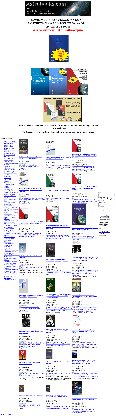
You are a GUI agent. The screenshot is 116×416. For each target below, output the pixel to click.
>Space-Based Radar (10, 265)
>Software (7, 248)
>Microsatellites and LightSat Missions (10, 216)
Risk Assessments (9, 150)
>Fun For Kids (8, 183)
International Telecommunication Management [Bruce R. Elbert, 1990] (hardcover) (31, 296)
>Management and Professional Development (9, 204)
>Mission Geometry (10, 224)
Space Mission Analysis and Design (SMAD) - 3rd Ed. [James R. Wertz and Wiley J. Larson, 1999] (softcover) (84, 156)
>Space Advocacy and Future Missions (10, 252)
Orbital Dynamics (9, 148)
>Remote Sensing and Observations (10, 244)
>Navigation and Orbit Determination (10, 226)
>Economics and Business (9, 180)
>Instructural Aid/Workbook (8, 190)
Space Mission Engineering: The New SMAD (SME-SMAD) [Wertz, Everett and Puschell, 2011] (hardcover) (32, 223)
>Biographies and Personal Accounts (9, 168)
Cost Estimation (8, 143)
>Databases (7, 178)
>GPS (6, 186)
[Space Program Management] (40, 94)
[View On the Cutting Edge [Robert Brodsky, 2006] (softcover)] (32, 269)
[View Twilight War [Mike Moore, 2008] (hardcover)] (32, 406)
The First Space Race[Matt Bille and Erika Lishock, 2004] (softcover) (30, 363)
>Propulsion (7, 240)
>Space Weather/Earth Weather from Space (10, 262)
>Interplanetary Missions (11, 192)
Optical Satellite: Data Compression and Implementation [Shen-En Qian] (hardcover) (57, 260)
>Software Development (11, 250)
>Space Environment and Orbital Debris (11, 255)
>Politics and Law (9, 237)
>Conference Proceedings (8, 175)
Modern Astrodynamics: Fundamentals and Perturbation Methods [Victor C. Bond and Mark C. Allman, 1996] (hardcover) (85, 296)
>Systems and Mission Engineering (10, 277)
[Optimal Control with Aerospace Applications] (58, 94)
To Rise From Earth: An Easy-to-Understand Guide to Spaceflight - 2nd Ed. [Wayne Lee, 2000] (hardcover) (59, 331)
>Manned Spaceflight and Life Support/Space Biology (11, 209)
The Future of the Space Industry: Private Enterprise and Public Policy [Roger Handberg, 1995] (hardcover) (31, 331)
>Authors (7, 166)
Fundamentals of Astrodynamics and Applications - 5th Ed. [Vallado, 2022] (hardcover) (85, 228)
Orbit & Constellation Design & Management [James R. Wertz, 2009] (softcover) (30, 157)
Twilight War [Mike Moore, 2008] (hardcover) (31, 395)
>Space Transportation (10, 279)
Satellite (6, 151)
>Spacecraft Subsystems (11, 269)
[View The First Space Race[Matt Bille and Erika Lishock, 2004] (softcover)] (32, 375)
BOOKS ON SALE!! (10, 142)
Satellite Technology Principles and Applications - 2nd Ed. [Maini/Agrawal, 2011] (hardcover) (84, 398)
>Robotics (7, 246)
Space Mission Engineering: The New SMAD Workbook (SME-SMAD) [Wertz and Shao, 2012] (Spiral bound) (58, 227)
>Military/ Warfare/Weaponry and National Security (11, 220)
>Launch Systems (9, 194)
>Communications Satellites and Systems (10, 172)
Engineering (7, 145)
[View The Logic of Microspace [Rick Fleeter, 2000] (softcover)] (59, 200)
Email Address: (102, 202)
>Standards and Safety (10, 271)
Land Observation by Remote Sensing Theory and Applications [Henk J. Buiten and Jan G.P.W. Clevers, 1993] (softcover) (58, 296)
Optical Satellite (8, 146)
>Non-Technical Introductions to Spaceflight (9, 230)
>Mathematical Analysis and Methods (11, 213)
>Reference (7, 242)
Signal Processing (9, 153)
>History (6, 187)
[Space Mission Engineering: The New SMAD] (77, 94)
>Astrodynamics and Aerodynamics (10, 159)
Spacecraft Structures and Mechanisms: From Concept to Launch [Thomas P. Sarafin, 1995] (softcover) (31, 190)
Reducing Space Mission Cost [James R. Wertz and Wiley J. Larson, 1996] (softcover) (58, 158)
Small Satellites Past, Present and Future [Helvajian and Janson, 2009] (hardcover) (56, 395)
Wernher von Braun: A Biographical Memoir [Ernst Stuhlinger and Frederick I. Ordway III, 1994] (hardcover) (84, 331)
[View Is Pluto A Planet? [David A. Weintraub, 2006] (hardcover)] (59, 375)
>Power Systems (9, 238)
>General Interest (9, 184)
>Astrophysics (8, 161)
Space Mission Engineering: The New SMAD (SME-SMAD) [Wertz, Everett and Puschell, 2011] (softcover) (85, 188)
